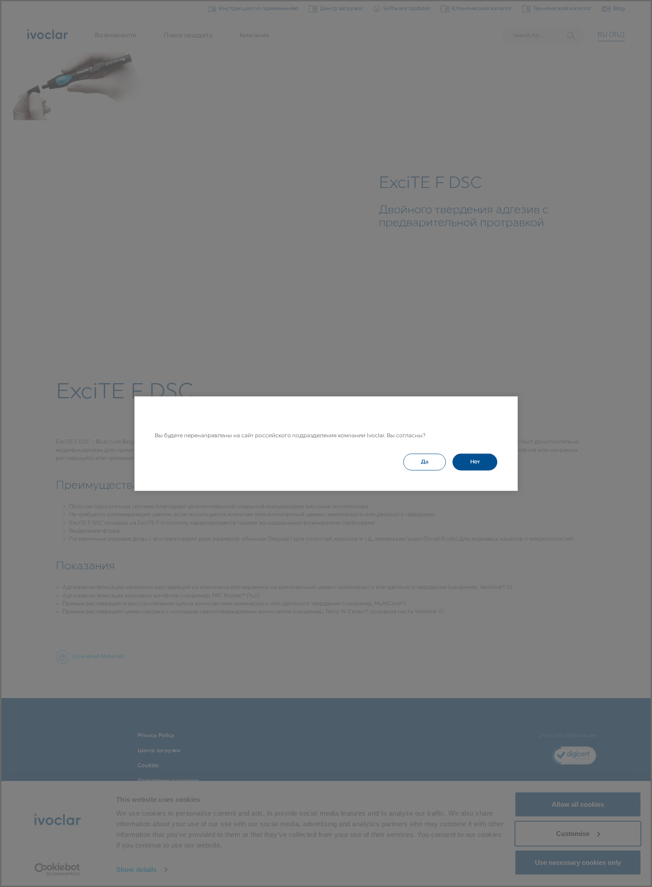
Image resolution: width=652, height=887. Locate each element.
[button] (424, 462)
